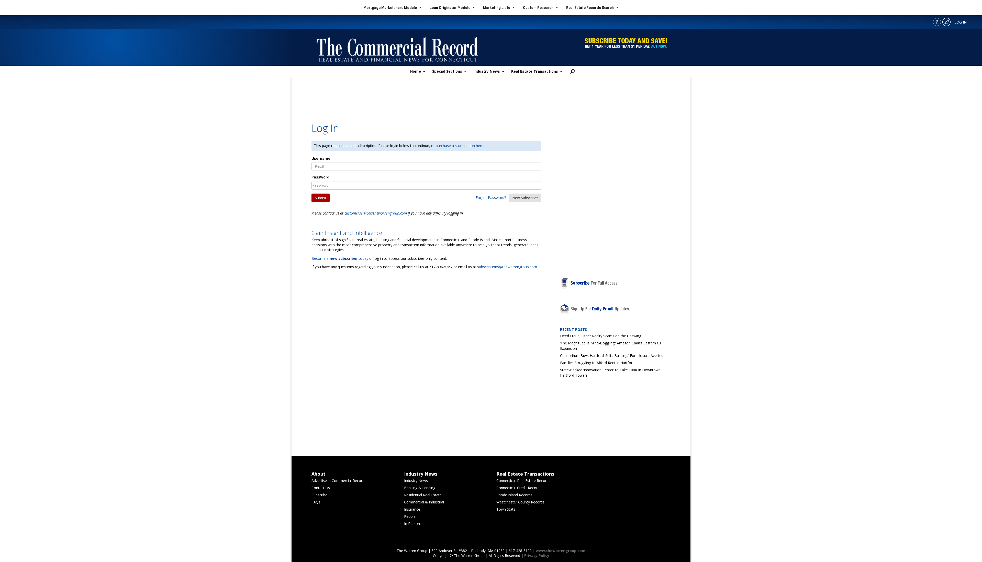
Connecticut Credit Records (518, 487)
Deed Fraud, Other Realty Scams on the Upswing (600, 335)
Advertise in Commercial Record (337, 480)
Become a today (339, 258)
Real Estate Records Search (590, 8)
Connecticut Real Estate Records (523, 480)
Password (320, 177)
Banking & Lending (419, 487)
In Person (412, 523)
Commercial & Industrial (424, 502)
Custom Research (538, 8)
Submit (320, 197)
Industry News (486, 72)
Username (320, 158)
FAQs (315, 502)
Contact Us (320, 487)
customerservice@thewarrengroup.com (375, 213)
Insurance (412, 509)
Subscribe (319, 494)
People (410, 516)
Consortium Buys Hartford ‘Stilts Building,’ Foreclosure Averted (611, 355)
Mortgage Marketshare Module (390, 8)
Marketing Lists (496, 8)
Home (415, 72)
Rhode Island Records (514, 494)
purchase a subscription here (459, 145)
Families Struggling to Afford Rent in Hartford (597, 362)
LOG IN (960, 22)
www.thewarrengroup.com (560, 550)
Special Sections (447, 72)
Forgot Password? (491, 197)
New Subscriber (525, 197)
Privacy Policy (536, 555)
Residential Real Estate (423, 494)
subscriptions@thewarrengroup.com (507, 266)
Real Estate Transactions (534, 72)
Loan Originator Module (450, 8)
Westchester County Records (520, 502)
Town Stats (505, 509)
